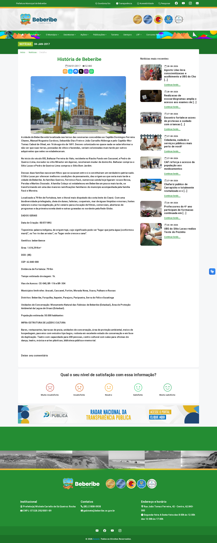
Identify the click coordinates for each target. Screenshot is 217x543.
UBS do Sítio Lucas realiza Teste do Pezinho (180, 230)
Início (22, 52)
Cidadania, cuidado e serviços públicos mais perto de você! (178, 143)
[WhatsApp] (91, 71)
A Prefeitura (34, 34)
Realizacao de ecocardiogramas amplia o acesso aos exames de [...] (180, 99)
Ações (84, 34)
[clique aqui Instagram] (120, 530)
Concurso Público (154, 34)
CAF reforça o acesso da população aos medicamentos (179, 165)
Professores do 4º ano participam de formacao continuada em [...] (178, 210)
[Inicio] (22, 35)
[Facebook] (75, 71)
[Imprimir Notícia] (65, 71)
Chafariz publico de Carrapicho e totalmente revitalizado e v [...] (179, 187)
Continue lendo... (172, 85)
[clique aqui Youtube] (112, 530)
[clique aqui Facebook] (105, 530)
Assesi (96, 539)
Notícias (33, 52)
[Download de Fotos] (70, 71)
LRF (138, 34)
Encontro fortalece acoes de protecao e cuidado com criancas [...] (180, 121)
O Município (52, 34)
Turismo (115, 34)
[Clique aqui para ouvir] (86, 71)
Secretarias (69, 34)
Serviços (127, 34)
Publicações (99, 34)
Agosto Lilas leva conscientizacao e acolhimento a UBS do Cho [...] (180, 75)
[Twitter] (81, 71)
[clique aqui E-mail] (97, 530)
